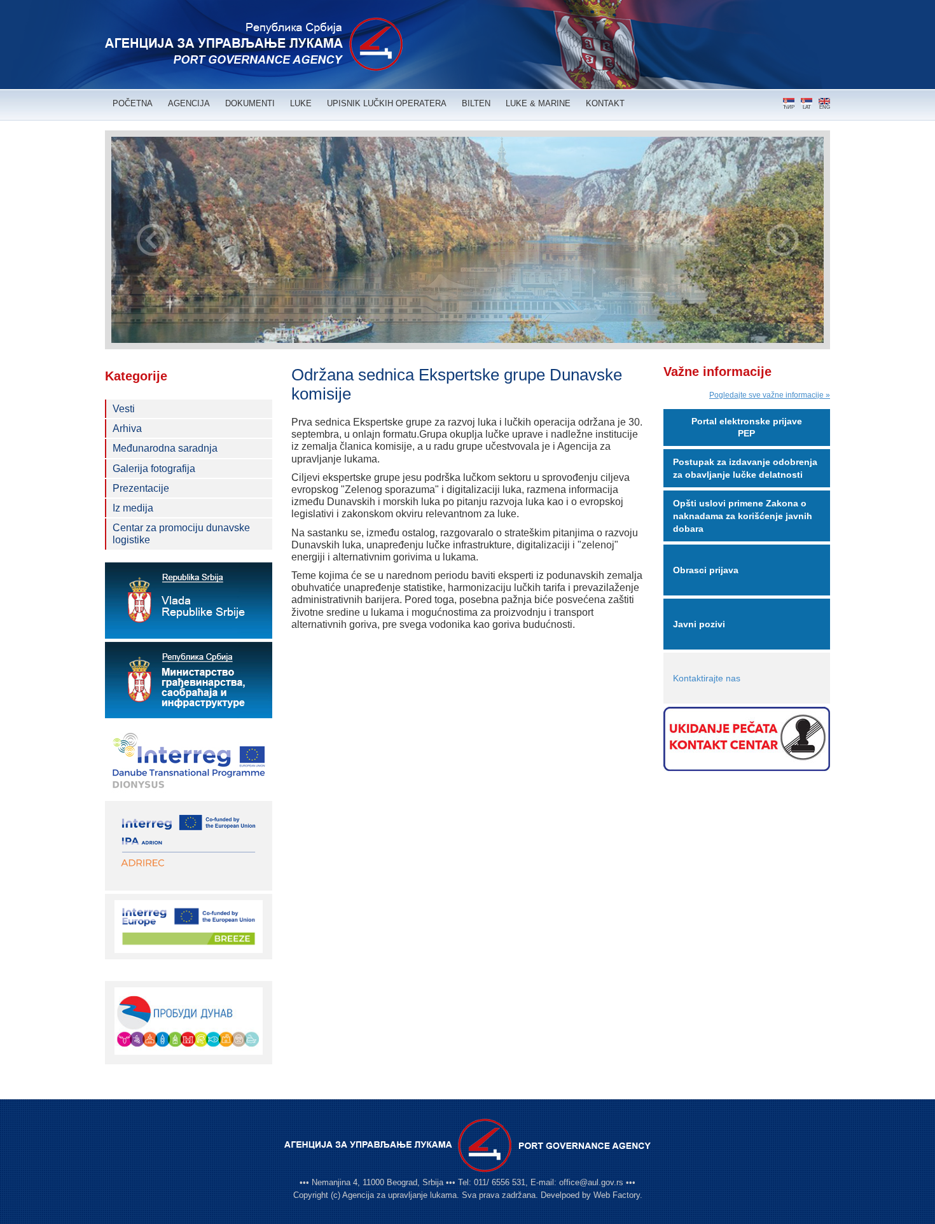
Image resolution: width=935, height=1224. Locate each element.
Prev (153, 240)
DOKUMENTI (250, 103)
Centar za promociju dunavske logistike (181, 533)
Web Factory (616, 1195)
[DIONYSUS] (188, 759)
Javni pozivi (699, 624)
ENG (824, 107)
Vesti (124, 408)
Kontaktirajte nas (706, 678)
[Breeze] (188, 926)
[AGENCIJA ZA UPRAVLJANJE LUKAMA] (254, 44)
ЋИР (788, 107)
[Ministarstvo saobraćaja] (188, 680)
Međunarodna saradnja (165, 448)
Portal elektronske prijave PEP (746, 427)
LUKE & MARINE (538, 103)
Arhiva (127, 428)
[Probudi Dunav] (188, 1021)
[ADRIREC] (188, 845)
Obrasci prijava (705, 570)
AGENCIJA (189, 103)
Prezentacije (141, 488)
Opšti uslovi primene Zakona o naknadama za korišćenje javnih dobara (742, 516)
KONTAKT (605, 103)
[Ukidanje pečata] (747, 739)
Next (782, 240)
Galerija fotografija (154, 468)
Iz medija (133, 508)
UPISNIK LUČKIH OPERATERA (387, 103)
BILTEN (476, 103)
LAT (807, 107)
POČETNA (133, 103)
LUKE (301, 103)
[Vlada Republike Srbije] (188, 600)
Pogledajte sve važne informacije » (769, 395)
